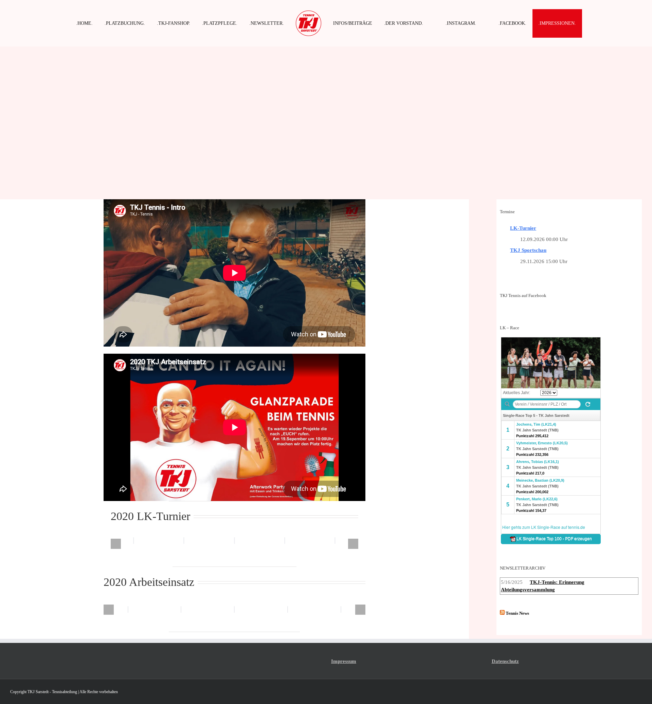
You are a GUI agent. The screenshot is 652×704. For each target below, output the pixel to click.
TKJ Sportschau (528, 250)
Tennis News (517, 613)
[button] (116, 544)
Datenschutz (505, 661)
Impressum (343, 661)
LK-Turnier (523, 228)
